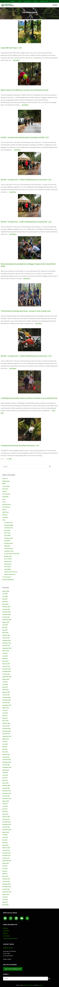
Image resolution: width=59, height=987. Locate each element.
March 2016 (5, 904)
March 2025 (5, 632)
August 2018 (5, 832)
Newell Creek (8, 561)
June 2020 (5, 775)
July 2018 (4, 834)
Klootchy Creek (8, 548)
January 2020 (6, 788)
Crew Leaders (6, 486)
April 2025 (5, 630)
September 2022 (6, 705)
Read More (16, 60)
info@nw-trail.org (8, 948)
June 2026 (5, 596)
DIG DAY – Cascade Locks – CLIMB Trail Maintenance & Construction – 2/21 (26, 222)
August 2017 (5, 863)
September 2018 (6, 829)
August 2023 (5, 679)
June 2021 (5, 744)
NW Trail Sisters (6, 504)
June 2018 (5, 837)
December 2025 (6, 612)
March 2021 (5, 752)
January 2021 (6, 757)
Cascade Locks (8, 522)
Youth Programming (8, 579)
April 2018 (5, 842)
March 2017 (5, 876)
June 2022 (5, 713)
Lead (3, 499)
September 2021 (6, 736)
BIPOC (4, 483)
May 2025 (4, 627)
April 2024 (5, 658)
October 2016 (6, 889)
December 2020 (6, 759)
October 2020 (6, 765)
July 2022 (4, 710)
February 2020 (6, 785)
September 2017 (6, 860)
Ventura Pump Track (9, 574)
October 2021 (6, 733)
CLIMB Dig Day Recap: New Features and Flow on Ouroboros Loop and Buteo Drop (29, 398)
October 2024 (6, 645)
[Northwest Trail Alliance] (7, 5)
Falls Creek (7, 533)
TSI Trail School (6, 577)
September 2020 (6, 767)
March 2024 (5, 661)
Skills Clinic (5, 512)
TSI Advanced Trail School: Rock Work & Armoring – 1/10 (20, 445)
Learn (3, 502)
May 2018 (4, 840)
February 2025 (6, 635)
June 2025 (5, 625)
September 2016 (6, 892)
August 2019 (5, 801)
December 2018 (6, 822)
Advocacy (5, 478)
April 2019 (5, 811)
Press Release (6, 507)
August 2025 (5, 622)
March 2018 (5, 845)
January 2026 (6, 609)
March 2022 (5, 720)
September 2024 (6, 648)
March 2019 (5, 814)
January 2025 (6, 638)
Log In (35, 1)
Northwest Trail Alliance (28, 985)
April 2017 (5, 873)
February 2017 (6, 879)
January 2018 (6, 850)
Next (11, 459)
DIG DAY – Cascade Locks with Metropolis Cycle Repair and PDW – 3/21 (25, 137)
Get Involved (6, 936)
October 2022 (6, 702)
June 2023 (5, 684)
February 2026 (6, 606)
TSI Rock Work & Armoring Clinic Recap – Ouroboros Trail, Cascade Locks (26, 311)
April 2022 (5, 718)
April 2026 (5, 601)
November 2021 (6, 731)
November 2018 (6, 824)
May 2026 (4, 599)
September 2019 (6, 798)
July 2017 (4, 866)
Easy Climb (7, 530)
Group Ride (5, 496)
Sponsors (5, 515)
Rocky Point (7, 566)
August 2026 (5, 591)
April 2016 (5, 902)
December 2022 (6, 697)
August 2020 (5, 770)
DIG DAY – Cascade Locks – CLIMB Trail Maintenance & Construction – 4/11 (26, 179)
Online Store (44, 1)
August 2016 (5, 894)
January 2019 (6, 819)
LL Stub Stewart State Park (11, 553)
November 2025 (6, 614)
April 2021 (5, 749)
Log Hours (27, 1)
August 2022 (5, 707)
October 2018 (6, 827)
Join (19, 1)
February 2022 (6, 723)
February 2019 (6, 816)
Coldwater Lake (8, 527)
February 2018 (6, 847)
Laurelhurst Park (8, 551)
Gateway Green (8, 538)
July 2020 (4, 772)
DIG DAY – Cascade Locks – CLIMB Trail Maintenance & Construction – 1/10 (26, 356)
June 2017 (5, 868)
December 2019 (6, 790)
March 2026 (5, 604)
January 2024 (6, 666)
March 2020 (5, 783)
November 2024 (6, 643)
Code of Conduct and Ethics (10, 938)
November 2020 (6, 762)
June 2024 (5, 656)
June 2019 (5, 806)
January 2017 (6, 881)
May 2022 (4, 715)
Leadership (6, 930)
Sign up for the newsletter (13, 969)
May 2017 (4, 871)
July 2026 (4, 593)
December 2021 (6, 728)
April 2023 (5, 687)
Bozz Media (40, 985)
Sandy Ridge (7, 569)
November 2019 (6, 793)
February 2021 (6, 754)
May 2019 (4, 809)
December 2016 (6, 884)
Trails (3, 520)
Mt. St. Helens (8, 559)
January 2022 (6, 726)
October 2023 (6, 674)
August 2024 (5, 650)
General (4, 491)
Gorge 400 (7, 540)
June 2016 (5, 899)
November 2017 (6, 855)
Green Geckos (6, 494)
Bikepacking (5, 481)
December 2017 (6, 853)
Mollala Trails (8, 556)
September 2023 (6, 676)
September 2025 (6, 619)
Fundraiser (5, 489)
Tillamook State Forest (10, 571)
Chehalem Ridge (8, 525)
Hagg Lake (7, 546)
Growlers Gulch (8, 543)
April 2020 (5, 780)
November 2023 (6, 671)
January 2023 (6, 695)
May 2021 (4, 746)
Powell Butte (8, 564)
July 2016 (4, 897)
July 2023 (4, 682)
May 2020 (4, 777)
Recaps (4, 509)
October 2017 (6, 858)
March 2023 (5, 689)
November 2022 (6, 700)
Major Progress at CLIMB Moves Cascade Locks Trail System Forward (24, 90)
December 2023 (6, 669)
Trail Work (5, 517)
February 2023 (6, 692)
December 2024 (6, 640)
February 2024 (6, 663)
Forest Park (7, 535)
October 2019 (6, 796)
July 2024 (4, 653)
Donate (13, 1)
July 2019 (4, 803)
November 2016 (6, 886)
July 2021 (4, 741)
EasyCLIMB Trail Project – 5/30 (11, 48)
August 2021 (5, 739)
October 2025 (6, 617)
